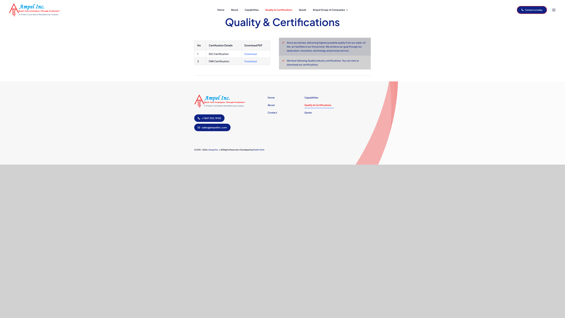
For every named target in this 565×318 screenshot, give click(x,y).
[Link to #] (554, 10)
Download (250, 54)
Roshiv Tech (259, 150)
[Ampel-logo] (34, 4)
